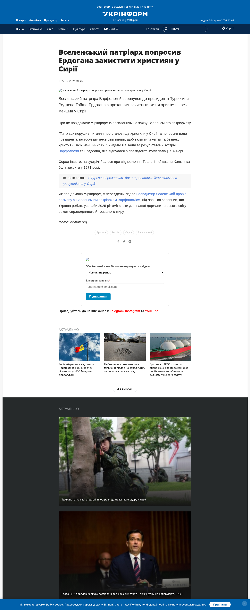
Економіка (36, 29)
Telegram (117, 311)
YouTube (151, 311)
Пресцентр (50, 20)
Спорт (94, 29)
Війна (20, 29)
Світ (50, 29)
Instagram (132, 311)
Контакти (152, 29)
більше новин (125, 389)
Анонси (65, 20)
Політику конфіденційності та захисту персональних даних (167, 604)
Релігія (115, 232)
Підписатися (98, 296)
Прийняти (220, 604)
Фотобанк (35, 20)
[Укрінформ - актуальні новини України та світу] (125, 14)
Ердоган (101, 232)
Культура (79, 29)
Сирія (128, 232)
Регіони (63, 29)
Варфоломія (69, 151)
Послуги (21, 20)
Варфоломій (145, 232)
